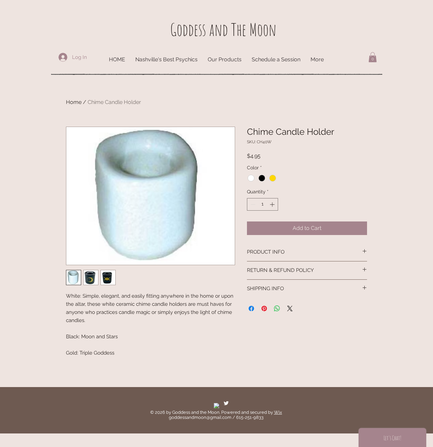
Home (74, 102)
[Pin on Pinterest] (264, 308)
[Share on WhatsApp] (277, 308)
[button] (372, 57)
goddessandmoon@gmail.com (200, 417)
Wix (278, 412)
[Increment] (273, 204)
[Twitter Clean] (226, 403)
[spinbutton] (262, 204)
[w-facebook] (217, 406)
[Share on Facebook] (251, 308)
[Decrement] (252, 204)
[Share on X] (290, 308)
